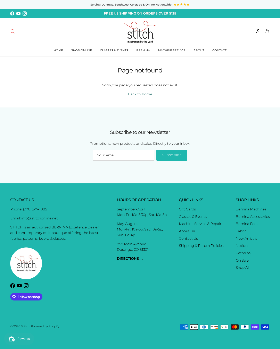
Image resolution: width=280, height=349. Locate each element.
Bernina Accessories (253, 217)
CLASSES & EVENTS (114, 50)
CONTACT (219, 50)
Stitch (25, 326)
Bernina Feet (247, 224)
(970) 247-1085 (35, 209)
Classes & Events (193, 217)
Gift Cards (187, 209)
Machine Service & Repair (200, 224)
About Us (187, 231)
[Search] (12, 31)
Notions (242, 246)
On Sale (242, 260)
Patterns (243, 253)
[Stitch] (140, 32)
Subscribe (172, 155)
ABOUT (198, 50)
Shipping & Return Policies (201, 246)
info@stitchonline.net (39, 218)
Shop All (242, 267)
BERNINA (143, 50)
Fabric (241, 231)
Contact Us (188, 238)
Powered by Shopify (45, 326)
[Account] (257, 31)
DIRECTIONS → (130, 258)
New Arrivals (246, 238)
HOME (58, 50)
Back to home (140, 94)
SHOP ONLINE (81, 50)
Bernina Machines (251, 209)
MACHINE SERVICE (171, 50)
